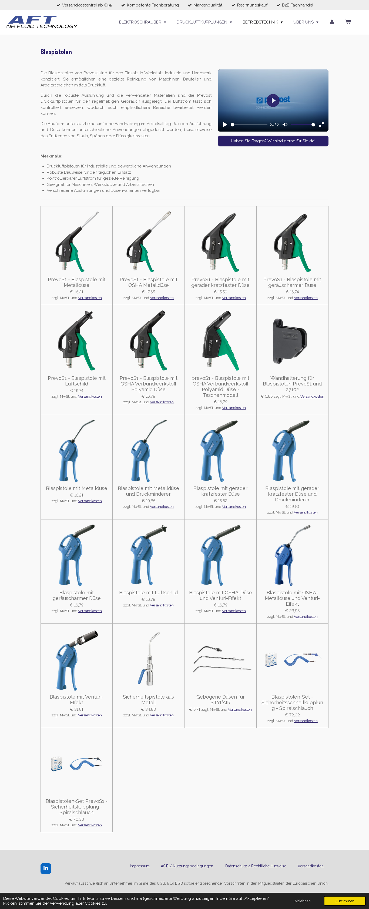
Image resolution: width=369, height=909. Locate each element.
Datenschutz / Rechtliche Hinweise (255, 866)
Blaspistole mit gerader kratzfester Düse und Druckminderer (292, 493)
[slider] (249, 124)
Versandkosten (90, 298)
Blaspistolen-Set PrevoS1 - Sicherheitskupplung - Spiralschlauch (77, 806)
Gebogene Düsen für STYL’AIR (220, 699)
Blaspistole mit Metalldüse (76, 488)
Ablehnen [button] (302, 901)
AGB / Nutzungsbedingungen (187, 866)
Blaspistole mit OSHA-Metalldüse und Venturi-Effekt (292, 598)
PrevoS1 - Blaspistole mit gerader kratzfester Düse (220, 282)
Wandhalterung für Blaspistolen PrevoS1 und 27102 (292, 383)
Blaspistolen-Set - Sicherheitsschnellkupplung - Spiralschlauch (292, 702)
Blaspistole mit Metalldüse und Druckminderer (148, 491)
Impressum (140, 866)
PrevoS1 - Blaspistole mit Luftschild (77, 381)
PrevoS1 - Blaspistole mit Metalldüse (77, 282)
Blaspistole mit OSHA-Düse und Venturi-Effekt (220, 595)
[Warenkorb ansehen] (348, 22)
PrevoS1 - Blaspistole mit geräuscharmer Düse (292, 282)
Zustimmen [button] (344, 901)
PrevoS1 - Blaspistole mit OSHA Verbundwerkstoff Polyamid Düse (148, 383)
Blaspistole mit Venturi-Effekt (76, 699)
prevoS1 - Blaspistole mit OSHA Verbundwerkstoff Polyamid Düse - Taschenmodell (220, 386)
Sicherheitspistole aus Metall (148, 699)
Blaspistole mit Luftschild (148, 592)
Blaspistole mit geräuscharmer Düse (77, 595)
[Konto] (332, 22)
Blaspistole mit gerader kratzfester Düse (220, 491)
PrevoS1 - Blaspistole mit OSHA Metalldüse (148, 282)
